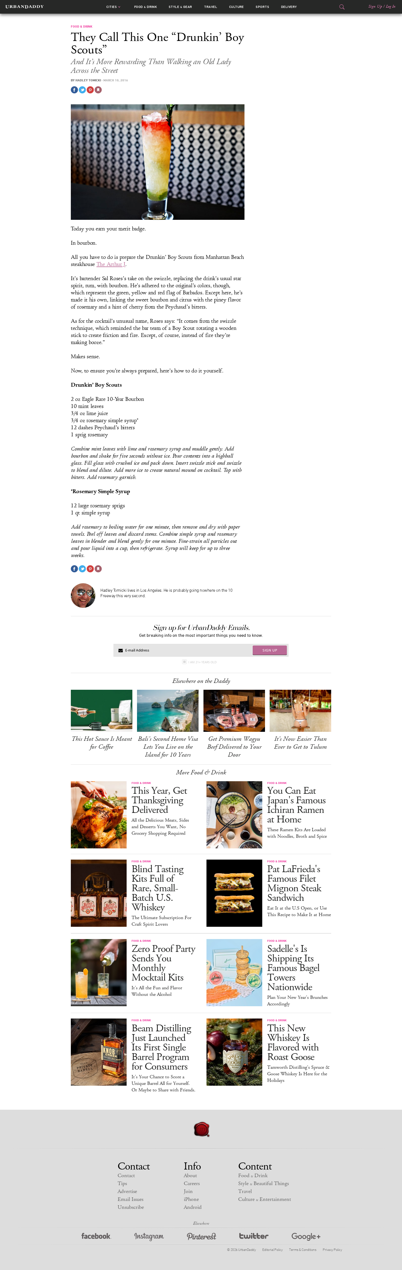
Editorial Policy (272, 1249)
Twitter (254, 1237)
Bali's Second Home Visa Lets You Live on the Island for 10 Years (168, 747)
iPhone (191, 1199)
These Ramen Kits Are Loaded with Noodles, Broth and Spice (297, 833)
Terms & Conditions (302, 1249)
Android (193, 1207)
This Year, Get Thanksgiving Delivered (159, 800)
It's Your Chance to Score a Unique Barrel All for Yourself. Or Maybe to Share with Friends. (164, 1083)
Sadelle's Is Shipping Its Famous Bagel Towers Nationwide (293, 968)
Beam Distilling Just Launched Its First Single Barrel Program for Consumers (161, 1047)
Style (180, 7)
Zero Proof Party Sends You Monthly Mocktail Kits (163, 963)
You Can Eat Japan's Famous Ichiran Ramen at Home (296, 805)
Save (90, 89)
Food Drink (145, 7)
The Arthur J (111, 264)
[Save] (98, 89)
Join (188, 1191)
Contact (126, 1175)
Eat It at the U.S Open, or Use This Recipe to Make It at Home (299, 911)
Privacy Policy (332, 1249)
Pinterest (201, 1237)
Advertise (127, 1191)
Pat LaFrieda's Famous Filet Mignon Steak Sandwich (294, 884)
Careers (192, 1183)
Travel (210, 7)
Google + (306, 1237)
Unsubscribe (131, 1207)
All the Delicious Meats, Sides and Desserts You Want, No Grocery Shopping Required (160, 827)
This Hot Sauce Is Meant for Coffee (101, 743)
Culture (236, 7)
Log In (390, 6)
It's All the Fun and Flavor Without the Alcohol (157, 991)
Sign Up (375, 6)
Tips (122, 1183)
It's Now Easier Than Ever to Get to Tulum (300, 743)
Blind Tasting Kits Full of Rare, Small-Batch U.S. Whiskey (157, 888)
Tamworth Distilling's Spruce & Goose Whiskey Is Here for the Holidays (298, 1074)
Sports (262, 7)
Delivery (289, 7)
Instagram (149, 1237)
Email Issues (130, 1199)
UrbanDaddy (24, 7)
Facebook (96, 1237)
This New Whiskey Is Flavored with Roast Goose (293, 1043)
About (190, 1175)
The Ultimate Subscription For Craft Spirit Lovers (161, 921)
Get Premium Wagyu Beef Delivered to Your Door (234, 747)
